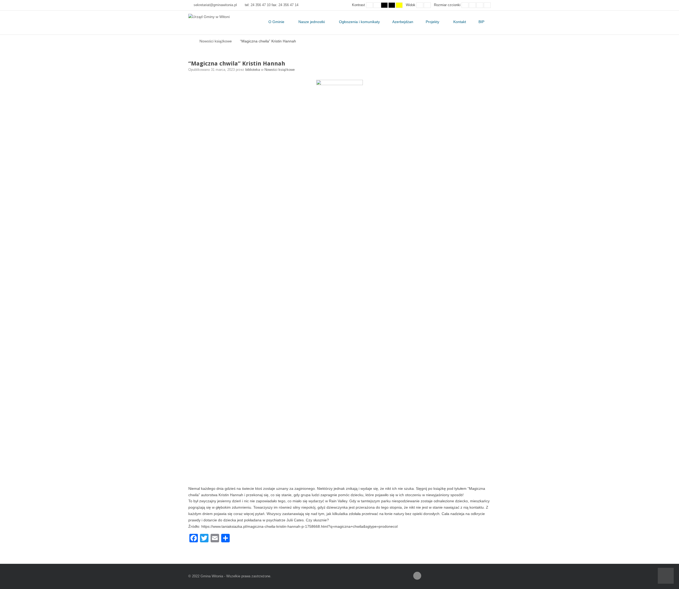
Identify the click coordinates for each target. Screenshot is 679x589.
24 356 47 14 (288, 5)
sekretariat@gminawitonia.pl (215, 5)
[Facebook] (417, 576)
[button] (666, 576)
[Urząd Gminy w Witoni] (209, 17)
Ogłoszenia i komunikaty (359, 22)
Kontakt (459, 22)
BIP (481, 22)
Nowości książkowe (215, 41)
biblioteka (253, 70)
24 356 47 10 (261, 5)
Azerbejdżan (402, 22)
